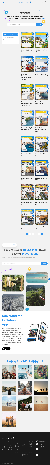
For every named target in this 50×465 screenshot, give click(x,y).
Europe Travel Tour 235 (26, 178)
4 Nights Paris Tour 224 (41, 50)
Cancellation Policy (24, 441)
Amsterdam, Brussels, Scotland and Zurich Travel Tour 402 (26, 76)
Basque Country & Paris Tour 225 (26, 128)
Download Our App (25, 455)
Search (39, 24)
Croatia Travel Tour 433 (27, 154)
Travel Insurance (24, 448)
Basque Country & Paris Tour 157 (40, 102)
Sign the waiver (30, 452)
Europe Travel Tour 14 (41, 154)
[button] (3, 2)
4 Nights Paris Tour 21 (26, 50)
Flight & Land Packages (10, 37)
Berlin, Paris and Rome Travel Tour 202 (40, 129)
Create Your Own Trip (17, 449)
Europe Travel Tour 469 (26, 203)
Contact (16, 452)
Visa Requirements (24, 452)
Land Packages (8, 39)
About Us (31, 441)
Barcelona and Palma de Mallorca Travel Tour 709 (26, 103)
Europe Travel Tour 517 (41, 203)
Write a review (30, 444)
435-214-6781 (41, 444)
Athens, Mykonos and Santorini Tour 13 (41, 75)
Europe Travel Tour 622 (26, 227)
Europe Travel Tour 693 (41, 227)
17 (38, 234)
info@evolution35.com (43, 441)
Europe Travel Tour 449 (41, 178)
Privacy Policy (23, 445)
